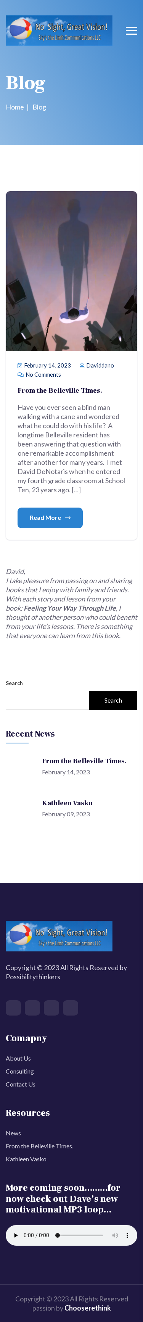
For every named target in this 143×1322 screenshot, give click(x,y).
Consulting (20, 1071)
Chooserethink (87, 1308)
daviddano (99, 365)
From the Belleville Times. (60, 390)
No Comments (42, 374)
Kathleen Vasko (67, 803)
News (13, 1133)
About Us (18, 1058)
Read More (46, 517)
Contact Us (20, 1084)
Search (14, 683)
